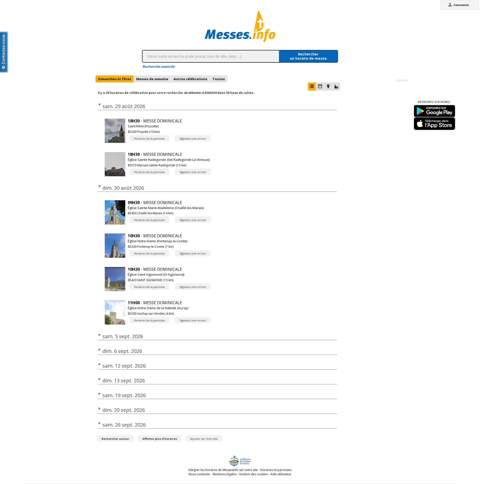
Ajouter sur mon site (204, 439)
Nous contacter (199, 474)
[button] (312, 86)
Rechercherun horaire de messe (308, 56)
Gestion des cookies (253, 474)
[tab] (115, 78)
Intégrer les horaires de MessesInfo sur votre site (223, 470)
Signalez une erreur (193, 138)
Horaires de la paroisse (149, 138)
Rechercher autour (115, 439)
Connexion (461, 5)
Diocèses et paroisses (276, 470)
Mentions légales (224, 474)
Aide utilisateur (281, 474)
